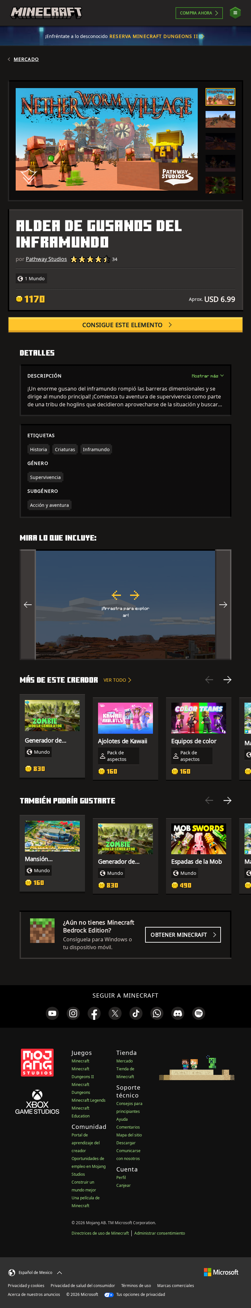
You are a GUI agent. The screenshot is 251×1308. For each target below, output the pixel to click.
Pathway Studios (46, 259)
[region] (125, 605)
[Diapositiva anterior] (209, 680)
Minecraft (80, 1061)
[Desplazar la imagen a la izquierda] (28, 604)
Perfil (121, 1177)
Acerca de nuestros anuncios (34, 1294)
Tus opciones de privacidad (140, 1294)
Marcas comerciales (175, 1285)
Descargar (126, 1143)
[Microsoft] (221, 1272)
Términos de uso (136, 1285)
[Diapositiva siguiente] (227, 680)
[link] (52, 1013)
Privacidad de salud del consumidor (83, 1285)
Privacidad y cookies (26, 1285)
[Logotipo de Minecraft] (46, 13)
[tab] (220, 97)
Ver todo (115, 680)
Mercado (26, 59)
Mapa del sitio (129, 1135)
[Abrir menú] (235, 13)
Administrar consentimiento (159, 1233)
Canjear (123, 1185)
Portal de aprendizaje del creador (86, 1142)
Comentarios (128, 1127)
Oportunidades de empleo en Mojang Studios (89, 1166)
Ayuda (122, 1119)
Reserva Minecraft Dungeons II (153, 36)
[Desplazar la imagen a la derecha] (223, 604)
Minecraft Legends (89, 1100)
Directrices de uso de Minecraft (100, 1233)
